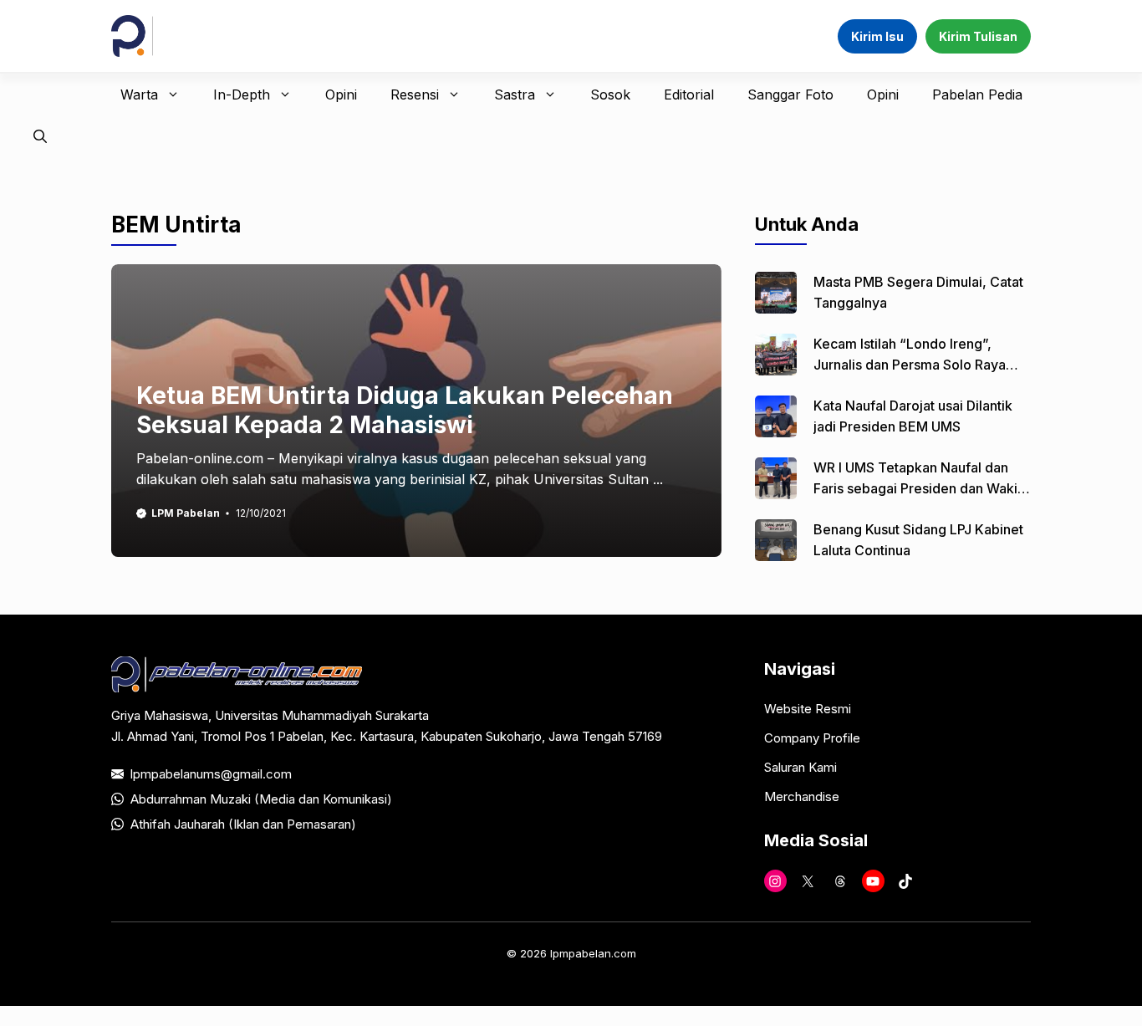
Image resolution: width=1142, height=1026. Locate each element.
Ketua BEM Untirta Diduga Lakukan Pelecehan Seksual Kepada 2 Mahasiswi (404, 410)
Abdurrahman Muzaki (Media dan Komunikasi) (261, 799)
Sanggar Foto (790, 94)
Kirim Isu (877, 36)
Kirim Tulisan (978, 36)
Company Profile (812, 738)
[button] (40, 136)
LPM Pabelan (185, 513)
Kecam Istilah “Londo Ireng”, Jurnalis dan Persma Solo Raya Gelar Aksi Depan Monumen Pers (917, 364)
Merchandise (801, 796)
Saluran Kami (800, 767)
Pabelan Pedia (977, 94)
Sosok (610, 94)
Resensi (414, 94)
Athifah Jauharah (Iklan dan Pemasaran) (243, 824)
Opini (341, 94)
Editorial (689, 94)
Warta (139, 94)
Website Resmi (807, 709)
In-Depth (241, 94)
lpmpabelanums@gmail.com (211, 774)
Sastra (514, 94)
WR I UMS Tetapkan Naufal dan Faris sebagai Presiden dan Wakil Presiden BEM (917, 488)
